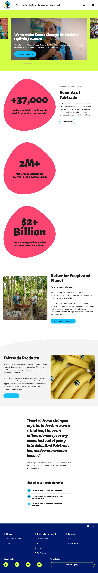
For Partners (41, 553)
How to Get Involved (46, 534)
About (9, 534)
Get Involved (55, 5)
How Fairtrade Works (13, 539)
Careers (8, 543)
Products (32, 5)
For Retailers (41, 548)
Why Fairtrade (21, 5)
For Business (43, 5)
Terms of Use (72, 539)
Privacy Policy (73, 543)
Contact (71, 534)
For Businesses (42, 539)
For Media (40, 543)
